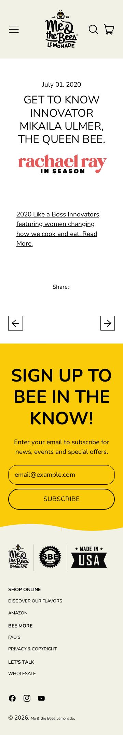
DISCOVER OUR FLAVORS (35, 601)
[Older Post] (15, 323)
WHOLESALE (22, 674)
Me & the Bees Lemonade (52, 718)
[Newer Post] (107, 323)
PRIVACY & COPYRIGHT (32, 649)
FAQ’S (14, 637)
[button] (93, 29)
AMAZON (18, 613)
